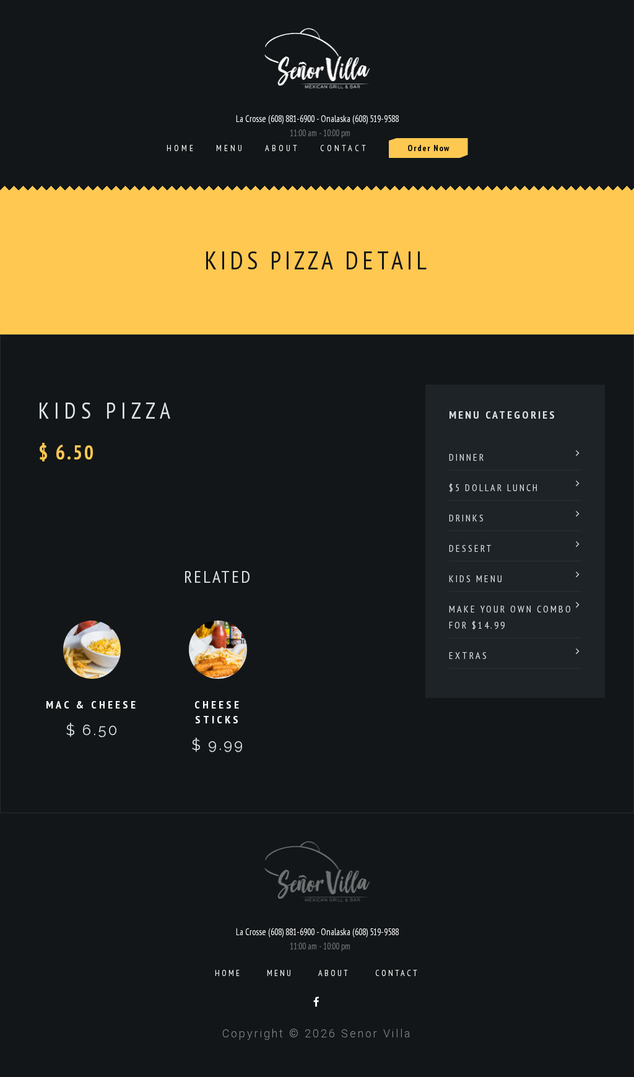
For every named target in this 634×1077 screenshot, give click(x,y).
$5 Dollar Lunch (494, 487)
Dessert (471, 548)
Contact (344, 148)
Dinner (467, 457)
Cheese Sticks (217, 711)
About (282, 148)
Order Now (428, 148)
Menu (230, 148)
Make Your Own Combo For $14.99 (511, 617)
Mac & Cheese (92, 704)
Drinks (467, 518)
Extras (469, 655)
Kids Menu (476, 578)
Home (181, 148)
